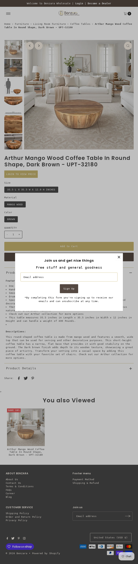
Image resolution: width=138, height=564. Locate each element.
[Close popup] (119, 257)
